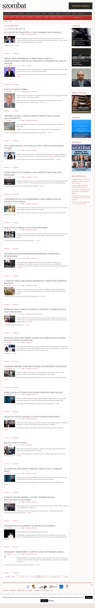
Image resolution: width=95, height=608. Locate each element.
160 (58, 576)
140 (51, 576)
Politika (40, 314)
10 (21, 576)
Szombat (9, 34)
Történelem (28, 445)
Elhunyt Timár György (16, 89)
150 (55, 576)
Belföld (24, 91)
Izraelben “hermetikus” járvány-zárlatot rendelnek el (34, 551)
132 (35, 576)
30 (26, 576)
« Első (12, 576)
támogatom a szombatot (80, 6)
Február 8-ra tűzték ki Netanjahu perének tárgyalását (33, 392)
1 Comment (15, 111)
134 (42, 576)
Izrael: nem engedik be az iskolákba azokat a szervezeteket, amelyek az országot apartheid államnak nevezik (35, 61)
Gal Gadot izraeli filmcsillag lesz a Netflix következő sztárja (34, 146)
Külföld (34, 34)
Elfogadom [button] (89, 597)
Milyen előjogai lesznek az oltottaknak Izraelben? (32, 416)
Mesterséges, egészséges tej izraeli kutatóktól (30, 525)
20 (23, 576)
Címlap (5, 21)
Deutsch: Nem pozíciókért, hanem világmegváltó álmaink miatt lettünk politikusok (35, 339)
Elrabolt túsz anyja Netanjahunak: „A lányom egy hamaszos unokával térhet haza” (81, 181)
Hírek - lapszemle (27, 34)
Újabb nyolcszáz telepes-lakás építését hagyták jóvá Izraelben (33, 173)
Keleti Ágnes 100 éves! (15, 442)
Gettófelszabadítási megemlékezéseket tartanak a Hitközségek (32, 254)
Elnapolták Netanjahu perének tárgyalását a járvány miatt (33, 469)
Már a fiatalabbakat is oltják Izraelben (26, 227)
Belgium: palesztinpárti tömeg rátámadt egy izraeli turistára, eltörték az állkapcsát (81, 197)
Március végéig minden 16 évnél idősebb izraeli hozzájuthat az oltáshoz (29, 498)
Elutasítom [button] (44, 600)
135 (45, 576)
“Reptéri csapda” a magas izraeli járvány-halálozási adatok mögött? (32, 117)
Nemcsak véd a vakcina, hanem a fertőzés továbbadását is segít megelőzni (35, 310)
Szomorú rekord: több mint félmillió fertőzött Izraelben (35, 366)
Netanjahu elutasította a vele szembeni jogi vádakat (32, 32)
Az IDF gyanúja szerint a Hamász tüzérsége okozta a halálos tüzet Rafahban (81, 191)
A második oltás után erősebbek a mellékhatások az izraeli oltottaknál (32, 200)
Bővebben (6, 53)
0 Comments (15, 53)
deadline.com (52, 156)
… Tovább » (17, 45)
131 (32, 576)
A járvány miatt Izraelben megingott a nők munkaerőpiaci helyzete (35, 282)
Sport (23, 445)
